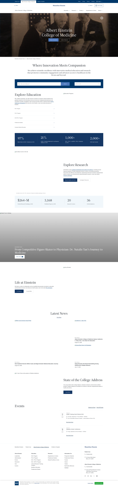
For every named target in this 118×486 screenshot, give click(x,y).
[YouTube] (96, 476)
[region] (59, 483)
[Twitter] (93, 476)
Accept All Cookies (99, 483)
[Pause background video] (101, 18)
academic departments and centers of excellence (82, 169)
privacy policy (36, 483)
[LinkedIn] (91, 476)
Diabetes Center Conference (73, 429)
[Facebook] (85, 476)
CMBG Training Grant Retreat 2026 (75, 414)
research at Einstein (67, 175)
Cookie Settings (90, 483)
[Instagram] (88, 476)
